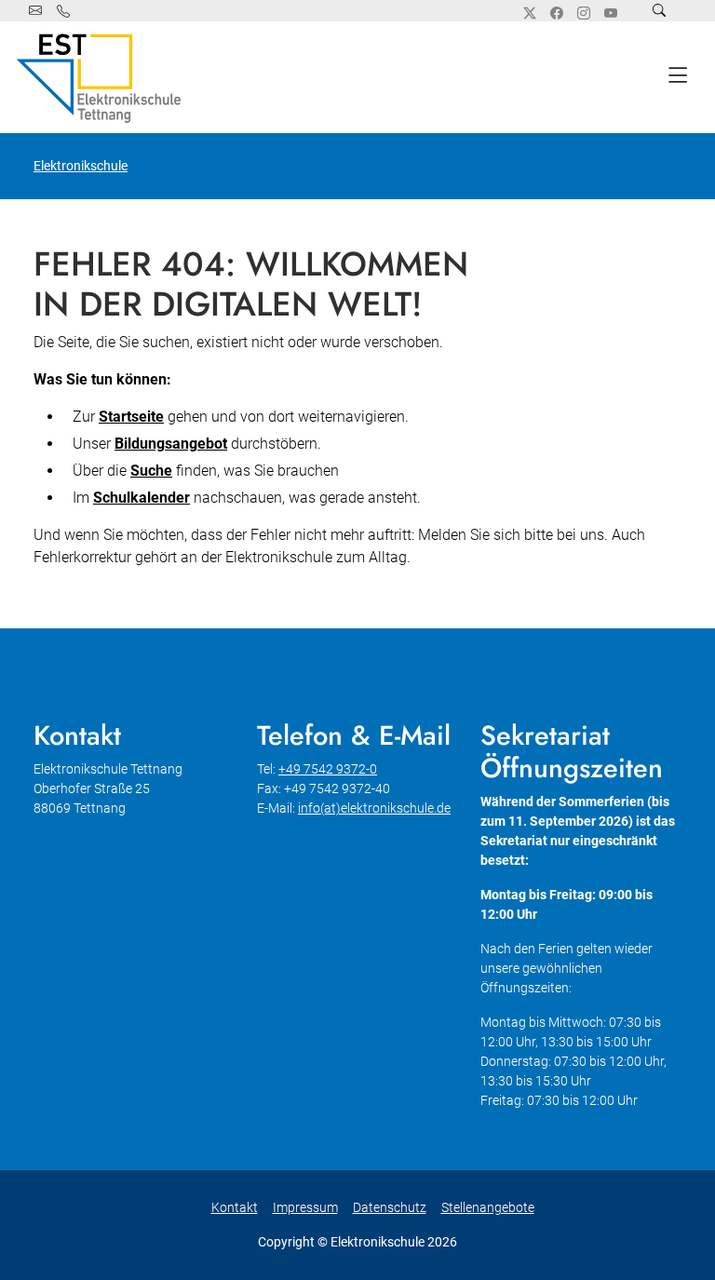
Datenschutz (389, 1207)
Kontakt (234, 1207)
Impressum (305, 1207)
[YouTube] (610, 13)
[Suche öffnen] (659, 10)
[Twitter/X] (529, 13)
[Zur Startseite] (102, 77)
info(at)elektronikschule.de (374, 808)
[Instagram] (583, 13)
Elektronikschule (81, 165)
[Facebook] (556, 13)
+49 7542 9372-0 (327, 768)
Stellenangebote (487, 1207)
